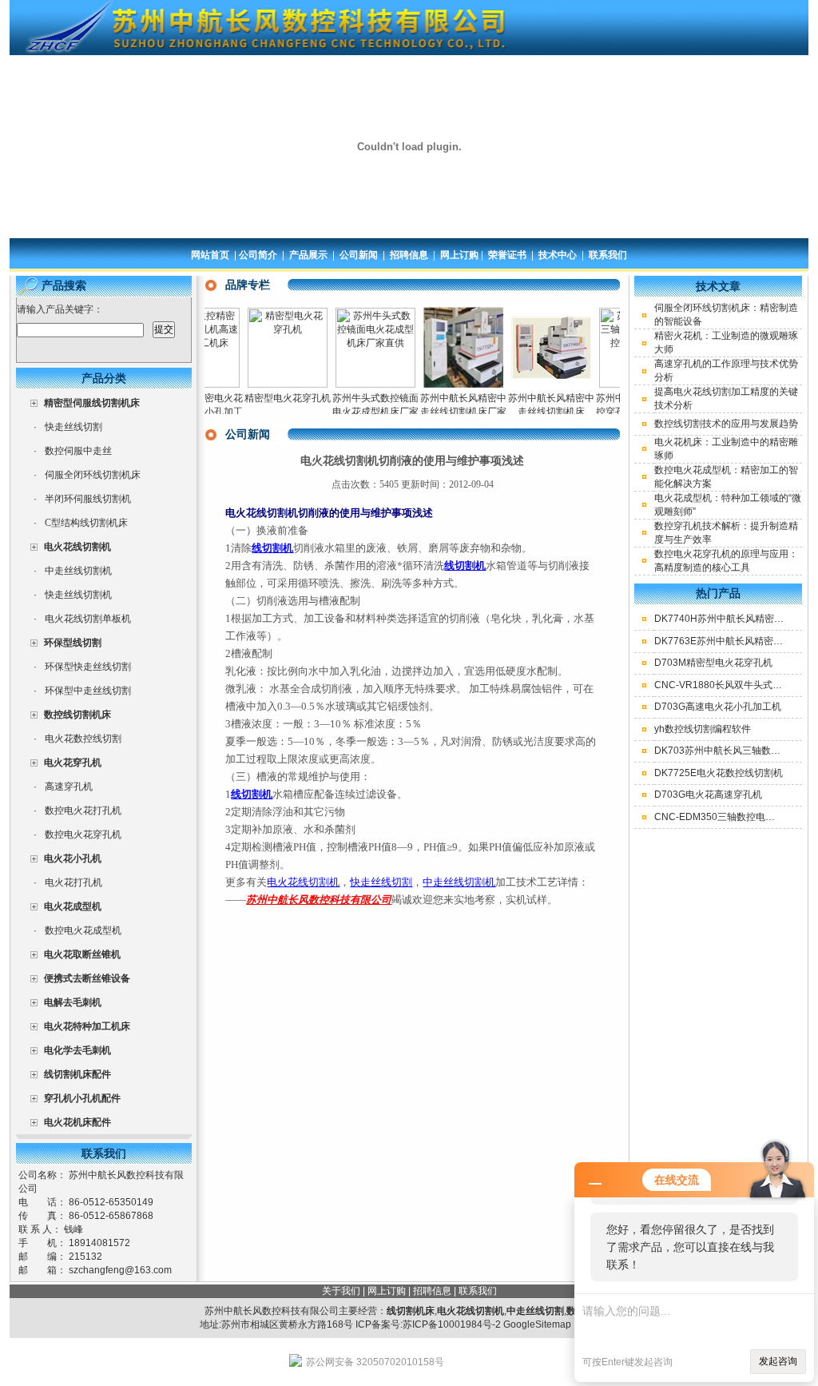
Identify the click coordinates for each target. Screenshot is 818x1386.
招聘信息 (409, 255)
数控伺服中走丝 (78, 450)
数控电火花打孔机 (83, 810)
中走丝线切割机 (78, 570)
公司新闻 (359, 255)
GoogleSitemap (537, 1324)
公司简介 (258, 255)
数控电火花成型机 (83, 930)
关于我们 (341, 1290)
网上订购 (459, 255)
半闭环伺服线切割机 (88, 498)
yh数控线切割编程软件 (702, 729)
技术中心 (557, 255)
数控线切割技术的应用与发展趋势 (726, 423)
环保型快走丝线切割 (88, 666)
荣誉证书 (507, 255)
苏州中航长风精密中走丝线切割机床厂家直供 (446, 411)
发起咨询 (778, 1361)
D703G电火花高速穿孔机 (708, 794)
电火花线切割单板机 (88, 618)
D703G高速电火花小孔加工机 (717, 706)
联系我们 (608, 255)
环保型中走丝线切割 (88, 690)
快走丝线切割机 (78, 594)
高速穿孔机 (69, 786)
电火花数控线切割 (83, 738)
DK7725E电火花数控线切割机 (718, 773)
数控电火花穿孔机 (83, 834)
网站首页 (210, 255)
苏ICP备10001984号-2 (452, 1324)
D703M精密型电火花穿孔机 (713, 662)
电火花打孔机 (73, 882)
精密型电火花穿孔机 (271, 398)
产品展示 (308, 255)
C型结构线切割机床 (86, 522)
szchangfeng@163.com (120, 1270)
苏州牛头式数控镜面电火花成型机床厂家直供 (359, 411)
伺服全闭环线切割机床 (93, 474)
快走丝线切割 (73, 426)
